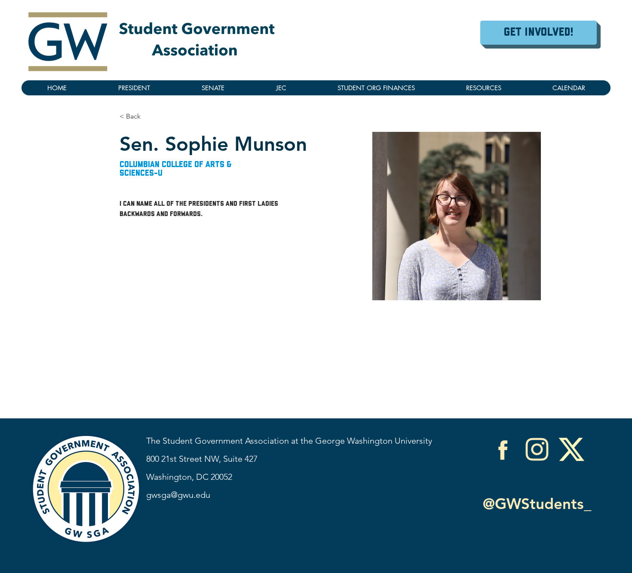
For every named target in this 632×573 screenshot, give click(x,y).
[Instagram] (537, 449)
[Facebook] (502, 449)
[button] (483, 87)
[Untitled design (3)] (571, 449)
